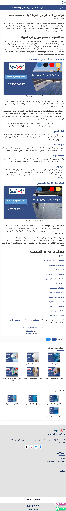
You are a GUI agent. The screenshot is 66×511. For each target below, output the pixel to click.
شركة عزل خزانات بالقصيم (57, 288)
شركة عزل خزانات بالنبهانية (12, 404)
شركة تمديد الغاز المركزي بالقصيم (54, 301)
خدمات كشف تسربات (51, 8)
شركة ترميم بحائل (59, 269)
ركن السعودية (16, 320)
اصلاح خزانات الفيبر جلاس (33, 364)
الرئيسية (61, 8)
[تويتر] (36, 447)
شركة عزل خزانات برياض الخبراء (54, 404)
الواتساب (36, 320)
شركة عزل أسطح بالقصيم (57, 306)
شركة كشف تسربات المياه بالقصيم (54, 311)
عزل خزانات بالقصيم (58, 283)
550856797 (29, 331)
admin (62, 18)
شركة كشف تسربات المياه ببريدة (33, 378)
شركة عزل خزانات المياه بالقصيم (55, 274)
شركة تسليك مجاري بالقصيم (56, 315)
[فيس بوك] (40, 447)
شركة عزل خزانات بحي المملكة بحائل (54, 260)
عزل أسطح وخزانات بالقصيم (56, 292)
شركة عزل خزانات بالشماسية (33, 404)
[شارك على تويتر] (48, 339)
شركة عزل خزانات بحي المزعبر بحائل (54, 256)
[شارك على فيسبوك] (54, 339)
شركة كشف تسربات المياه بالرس (54, 378)
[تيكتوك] (27, 447)
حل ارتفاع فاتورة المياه (12, 364)
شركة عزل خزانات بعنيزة (54, 364)
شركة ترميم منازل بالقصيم (56, 265)
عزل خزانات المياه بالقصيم (56, 297)
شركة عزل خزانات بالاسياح (54, 416)
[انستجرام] (31, 447)
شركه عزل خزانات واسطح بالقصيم (54, 279)
